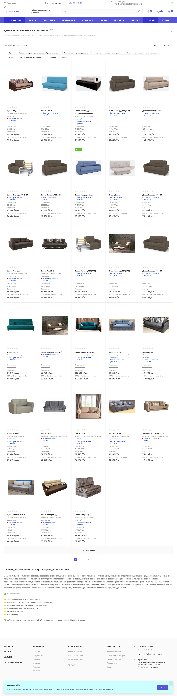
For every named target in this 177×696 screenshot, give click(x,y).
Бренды (71, 664)
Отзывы (36, 659)
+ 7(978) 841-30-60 (55, 3)
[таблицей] (172, 45)
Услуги (8, 657)
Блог (109, 667)
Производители (13, 662)
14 (101, 559)
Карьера (36, 667)
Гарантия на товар (75, 659)
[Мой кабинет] (172, 3)
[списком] (168, 45)
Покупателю (114, 646)
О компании (38, 651)
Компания (38, 646)
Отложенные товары (116, 655)
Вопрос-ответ (112, 663)
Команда (36, 663)
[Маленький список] (151, 45)
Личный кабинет (114, 651)
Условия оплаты (75, 651)
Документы (38, 655)
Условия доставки (75, 655)
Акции (7, 651)
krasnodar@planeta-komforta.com (151, 654)
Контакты (37, 670)
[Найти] (139, 11)
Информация (75, 646)
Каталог (8, 646)
